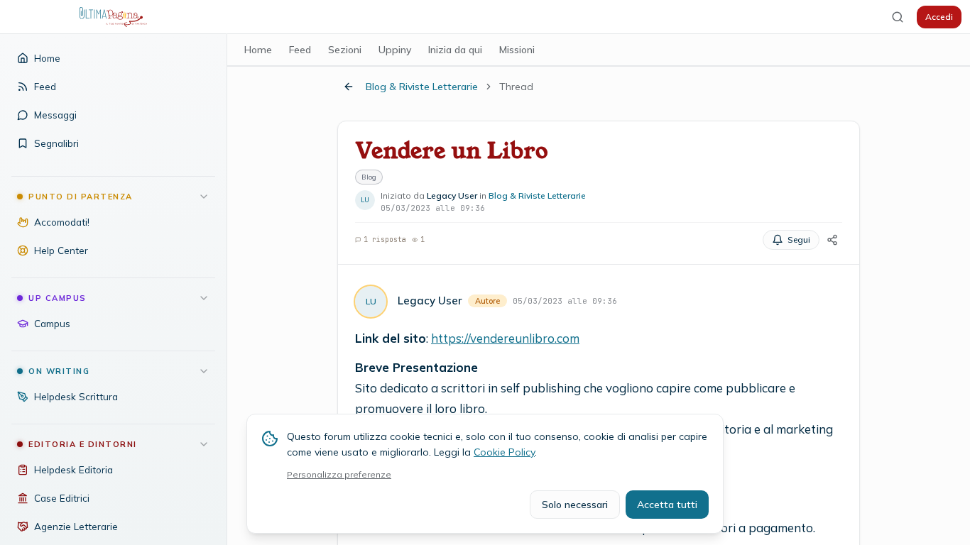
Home (258, 49)
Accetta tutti (667, 504)
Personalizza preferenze (339, 474)
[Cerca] (897, 17)
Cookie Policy (504, 452)
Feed (300, 49)
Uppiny (394, 49)
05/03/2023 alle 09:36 (565, 301)
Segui (799, 239)
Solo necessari (575, 504)
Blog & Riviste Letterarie (422, 86)
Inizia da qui (455, 49)
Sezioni (344, 49)
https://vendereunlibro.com (505, 338)
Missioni (517, 49)
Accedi (939, 16)
